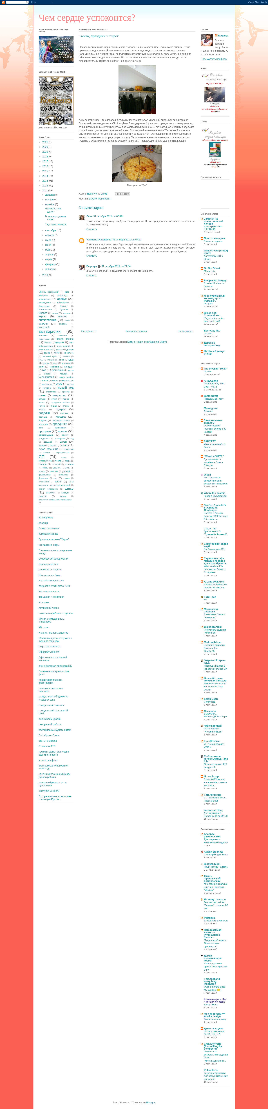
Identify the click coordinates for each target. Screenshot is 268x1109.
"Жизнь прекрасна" (49, 292)
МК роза (43, 627)
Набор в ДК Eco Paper (216, 716)
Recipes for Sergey (215, 280)
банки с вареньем (49, 528)
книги (41, 366)
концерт (69, 366)
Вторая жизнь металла (216, 920)
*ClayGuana (211, 380)
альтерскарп (45, 299)
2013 (45, 180)
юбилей (43, 496)
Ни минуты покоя (215, 899)
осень (42, 395)
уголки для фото (48, 760)
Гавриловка (44, 339)
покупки (43, 420)
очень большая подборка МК (55, 666)
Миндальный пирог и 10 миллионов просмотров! (215, 943)
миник (45, 380)
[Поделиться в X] (122, 193)
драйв (47, 353)
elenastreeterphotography (216, 251)
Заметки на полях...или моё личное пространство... (213, 222)
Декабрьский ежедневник (53, 558)
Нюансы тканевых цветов (53, 632)
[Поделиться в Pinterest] (128, 193)
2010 (45, 275)
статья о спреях (48, 740)
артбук (62, 298)
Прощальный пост (213, 398)
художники (44, 482)
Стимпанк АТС (47, 746)
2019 (45, 151)
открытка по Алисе (49, 646)
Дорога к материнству (212, 344)
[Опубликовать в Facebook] (125, 193)
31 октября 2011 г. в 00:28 (108, 216)
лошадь (63, 373)
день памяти (45, 349)
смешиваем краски (49, 719)
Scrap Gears (211, 699)
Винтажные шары (49, 545)
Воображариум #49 (214, 549)
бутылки (64, 309)
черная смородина (48, 489)
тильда (43, 464)
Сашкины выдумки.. (210, 712)
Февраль (208, 303)
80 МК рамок (46, 517)
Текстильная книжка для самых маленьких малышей (216, 1076)
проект (62, 431)
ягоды (63, 496)
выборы (63, 324)
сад (72, 438)
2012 (45, 185)
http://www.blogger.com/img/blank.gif (55, 500)
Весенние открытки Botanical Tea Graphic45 (214, 648)
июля (48, 240)
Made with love (212, 642)
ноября (49, 199)
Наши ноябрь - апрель (216, 866)
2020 (45, 147)
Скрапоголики (213, 627)
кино (55, 363)
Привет (208, 371)
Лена (89, 216)
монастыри (68, 380)
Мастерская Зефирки (211, 610)
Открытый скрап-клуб (215, 661)
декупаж (60, 342)
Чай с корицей (213, 725)
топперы (69, 464)
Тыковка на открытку (215, 1019)
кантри (45, 363)
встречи (43, 323)
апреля (49, 254)
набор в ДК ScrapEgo (215, 496)
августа (50, 235)
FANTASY (210, 441)
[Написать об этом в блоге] (119, 193)
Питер (42, 406)
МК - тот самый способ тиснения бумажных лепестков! (215, 480)
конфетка (54, 366)
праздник (43, 424)
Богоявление (45, 309)
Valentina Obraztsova (98, 239)
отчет (54, 399)
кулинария (104, 198)
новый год (66, 387)
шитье (69, 488)
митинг (55, 380)
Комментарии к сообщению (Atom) (147, 342)
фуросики (43, 478)
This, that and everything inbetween (212, 981)
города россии (65, 339)
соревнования (62, 452)
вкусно (93, 198)
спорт (64, 457)
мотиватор (47, 384)
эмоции (65, 492)
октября (50, 204)
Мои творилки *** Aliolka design (214, 1015)
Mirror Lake (210, 271)
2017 (45, 161)
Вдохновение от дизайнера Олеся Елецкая (213, 462)
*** (205, 599)
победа (42, 409)
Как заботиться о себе (51, 580)
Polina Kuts (211, 1070)
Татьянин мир (212, 794)
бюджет (43, 313)
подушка (43, 417)
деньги (59, 349)
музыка (70, 384)
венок (55, 313)
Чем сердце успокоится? (87, 17)
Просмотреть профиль (214, 59)
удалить (57, 468)
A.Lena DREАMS (214, 581)
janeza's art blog (213, 810)
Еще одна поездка (55, 224)
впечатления (47, 320)
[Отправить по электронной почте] (116, 193)
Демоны (208, 411)
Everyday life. (212, 330)
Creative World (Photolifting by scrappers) (213, 1046)
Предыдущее (185, 331)
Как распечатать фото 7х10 (54, 586)
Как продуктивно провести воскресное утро (215, 966)
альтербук (62, 295)
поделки (44, 412)
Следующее (88, 331)
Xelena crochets (213, 851)
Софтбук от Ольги (49, 735)
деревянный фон (48, 564)
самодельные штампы (51, 705)
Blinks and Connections (211, 314)
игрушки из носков (55, 360)
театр (58, 460)
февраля (50, 264)
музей (59, 384)
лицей (47, 373)
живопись (69, 353)
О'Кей (207, 474)
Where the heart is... (215, 493)
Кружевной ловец (49, 608)
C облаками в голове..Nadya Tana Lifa (216, 759)
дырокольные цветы (50, 569)
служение (69, 449)
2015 (45, 171)
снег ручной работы (50, 724)
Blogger (150, 1102)
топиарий (56, 464)
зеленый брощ (50, 356)
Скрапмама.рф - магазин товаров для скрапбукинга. (215, 561)
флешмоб (63, 475)
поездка (60, 416)
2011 (45, 190)
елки (56, 352)
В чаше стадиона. (213, 241)
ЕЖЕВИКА (209, 229)
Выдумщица (211, 864)
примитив (60, 427)
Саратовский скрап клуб (216, 545)
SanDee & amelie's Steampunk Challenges (215, 507)
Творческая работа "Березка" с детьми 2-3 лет (216, 905)
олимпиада (51, 392)
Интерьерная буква (50, 575)
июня (48, 245)
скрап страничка (48, 449)
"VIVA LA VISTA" (214, 456)
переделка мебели (60, 402)
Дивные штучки (213, 1028)
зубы (41, 360)
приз (41, 428)
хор (55, 478)
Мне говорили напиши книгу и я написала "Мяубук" (215, 887)
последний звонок (61, 420)
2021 (45, 142)
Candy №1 (209, 701)
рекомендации (46, 435)
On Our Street (212, 268)
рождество (44, 438)
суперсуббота (45, 461)
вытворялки (50, 331)
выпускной (44, 327)
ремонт (65, 435)
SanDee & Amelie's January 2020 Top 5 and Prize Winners (216, 516)
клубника (66, 363)
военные (62, 316)
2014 (45, 176)
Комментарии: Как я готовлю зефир (215, 1000)
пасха (42, 402)
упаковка (54, 471)
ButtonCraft (211, 396)
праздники (60, 424)
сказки (53, 445)
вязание (62, 335)
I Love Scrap (211, 776)
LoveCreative (212, 741)
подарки (60, 409)
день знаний (63, 346)
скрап (63, 445)
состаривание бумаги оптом (55, 730)
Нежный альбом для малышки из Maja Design (215, 686)
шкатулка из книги (49, 791)
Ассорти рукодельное (212, 835)
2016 (45, 166)
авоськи (43, 523)
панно (66, 399)
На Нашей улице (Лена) (214, 352)
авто (67, 292)
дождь (70, 349)
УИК (67, 467)
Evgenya (91, 266)
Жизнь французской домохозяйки (212, 878)
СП (42, 457)
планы (66, 406)
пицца (54, 406)
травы (45, 468)
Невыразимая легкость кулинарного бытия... (212, 934)
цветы (58, 481)
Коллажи (44, 602)
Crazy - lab (210, 528)
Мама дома (211, 408)
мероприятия (46, 377)
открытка (59, 395)
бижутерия (44, 306)
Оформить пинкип (49, 652)
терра (67, 461)
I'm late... (208, 333)
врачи (67, 320)
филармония (45, 475)
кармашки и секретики (51, 597)
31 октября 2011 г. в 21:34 (116, 266)
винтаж (66, 313)
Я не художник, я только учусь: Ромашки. (214, 298)
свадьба (48, 442)
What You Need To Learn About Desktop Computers (214, 569)
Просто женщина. (215, 238)
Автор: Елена (211, 1004)
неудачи (47, 388)
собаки (46, 452)
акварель (43, 295)
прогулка (45, 431)
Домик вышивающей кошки (212, 958)
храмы (66, 478)
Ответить (91, 229)
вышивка (43, 335)
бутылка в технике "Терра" (54, 539)
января (49, 269)
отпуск (42, 399)
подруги (64, 413)
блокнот (63, 306)
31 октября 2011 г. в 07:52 (126, 239)
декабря (50, 194)
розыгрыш (60, 438)
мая (47, 249)
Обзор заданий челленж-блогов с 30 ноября (215, 428)
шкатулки (50, 492)
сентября (51, 230)
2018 (45, 156)
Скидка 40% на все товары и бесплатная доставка (215, 782)
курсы (71, 370)
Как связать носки (49, 591)
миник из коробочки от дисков (56, 613)
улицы (42, 471)
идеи (71, 359)
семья (63, 441)
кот (44, 370)
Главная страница (136, 331)
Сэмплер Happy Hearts (216, 854)
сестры (42, 445)
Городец (47, 342)
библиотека (63, 302)
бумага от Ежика (48, 534)
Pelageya (209, 917)
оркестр (65, 392)
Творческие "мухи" (216, 368)
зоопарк (66, 356)
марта (49, 259)
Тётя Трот (210, 597)
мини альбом (66, 377)
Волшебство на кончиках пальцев (215, 679)
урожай (66, 471)
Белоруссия (45, 302)
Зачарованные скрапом (213, 421)
